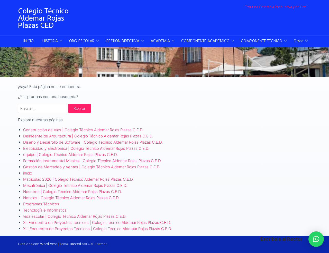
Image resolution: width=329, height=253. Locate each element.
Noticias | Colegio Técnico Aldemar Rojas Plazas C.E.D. (71, 197)
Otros (298, 41)
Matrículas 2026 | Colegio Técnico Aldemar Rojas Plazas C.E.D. (78, 179)
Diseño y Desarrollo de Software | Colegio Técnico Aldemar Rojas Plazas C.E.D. (93, 142)
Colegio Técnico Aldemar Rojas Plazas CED (43, 18)
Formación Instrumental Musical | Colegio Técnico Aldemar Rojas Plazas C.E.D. (92, 160)
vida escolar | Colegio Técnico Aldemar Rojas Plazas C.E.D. (74, 216)
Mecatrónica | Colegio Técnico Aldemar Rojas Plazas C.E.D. (75, 185)
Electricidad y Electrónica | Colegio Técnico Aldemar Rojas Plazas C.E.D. (86, 148)
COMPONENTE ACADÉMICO (205, 41)
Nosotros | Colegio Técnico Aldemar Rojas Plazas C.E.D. (72, 191)
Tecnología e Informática (45, 210)
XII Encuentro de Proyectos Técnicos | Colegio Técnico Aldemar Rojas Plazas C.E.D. (97, 222)
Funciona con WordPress (37, 244)
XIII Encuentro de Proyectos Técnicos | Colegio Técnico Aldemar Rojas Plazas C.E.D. (97, 228)
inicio (27, 173)
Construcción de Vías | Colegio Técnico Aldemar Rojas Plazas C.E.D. (83, 129)
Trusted (75, 244)
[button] (316, 239)
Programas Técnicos (41, 204)
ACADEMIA (160, 41)
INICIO (28, 41)
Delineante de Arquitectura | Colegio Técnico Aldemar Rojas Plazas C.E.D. (88, 136)
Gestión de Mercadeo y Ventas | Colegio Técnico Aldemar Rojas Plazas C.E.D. (91, 166)
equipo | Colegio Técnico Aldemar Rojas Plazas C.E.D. (70, 154)
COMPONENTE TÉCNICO (261, 41)
